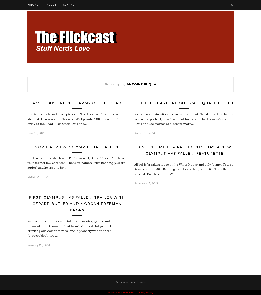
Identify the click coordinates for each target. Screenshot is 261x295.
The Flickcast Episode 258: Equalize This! (184, 103)
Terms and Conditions (121, 292)
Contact (69, 4)
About (52, 4)
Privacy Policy (145, 292)
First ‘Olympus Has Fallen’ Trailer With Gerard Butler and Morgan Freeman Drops (77, 203)
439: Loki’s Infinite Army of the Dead (77, 103)
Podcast (33, 4)
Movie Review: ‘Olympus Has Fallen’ (77, 147)
